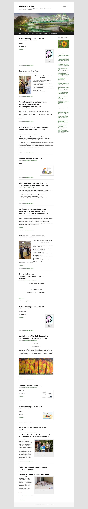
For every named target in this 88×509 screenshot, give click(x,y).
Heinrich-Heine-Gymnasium (63, 116)
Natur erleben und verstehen (29, 71)
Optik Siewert (60, 126)
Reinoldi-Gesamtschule (62, 130)
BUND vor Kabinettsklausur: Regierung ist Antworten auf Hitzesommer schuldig (63, 72)
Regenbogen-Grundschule (63, 129)
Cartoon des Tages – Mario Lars (30, 158)
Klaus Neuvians (34, 40)
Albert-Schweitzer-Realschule (63, 112)
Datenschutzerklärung (53, 33)
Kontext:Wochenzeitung (62, 123)
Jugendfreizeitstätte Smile (63, 122)
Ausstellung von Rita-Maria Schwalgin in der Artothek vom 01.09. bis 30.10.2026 (63, 91)
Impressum (45, 33)
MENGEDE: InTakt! (26, 6)
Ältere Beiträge (22, 500)
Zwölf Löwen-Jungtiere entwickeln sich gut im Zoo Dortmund (63, 102)
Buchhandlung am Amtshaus (63, 113)
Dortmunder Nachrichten (29, 65)
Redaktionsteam (39, 33)
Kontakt (32, 33)
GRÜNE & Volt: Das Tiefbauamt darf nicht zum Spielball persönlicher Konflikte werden (34, 129)
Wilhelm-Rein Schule (62, 132)
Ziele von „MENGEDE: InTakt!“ (24, 33)
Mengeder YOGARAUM (62, 125)
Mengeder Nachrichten (29, 301)
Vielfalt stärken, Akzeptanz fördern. (31, 236)
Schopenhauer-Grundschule (63, 131)
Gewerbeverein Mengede (62, 115)
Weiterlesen (21, 49)
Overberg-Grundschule (62, 127)
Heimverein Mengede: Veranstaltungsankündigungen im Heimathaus (31, 276)
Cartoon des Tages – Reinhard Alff (31, 39)
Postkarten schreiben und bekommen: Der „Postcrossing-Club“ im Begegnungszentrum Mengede (33, 104)
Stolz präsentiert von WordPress (48, 504)
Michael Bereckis (34, 108)
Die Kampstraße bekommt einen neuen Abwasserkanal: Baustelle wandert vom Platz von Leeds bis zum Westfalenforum (33, 211)
